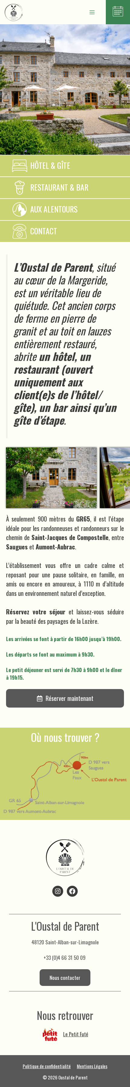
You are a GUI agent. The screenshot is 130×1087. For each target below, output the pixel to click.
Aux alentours (53, 209)
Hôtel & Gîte (50, 165)
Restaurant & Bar (59, 187)
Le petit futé (75, 1034)
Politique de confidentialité (47, 1066)
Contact (43, 230)
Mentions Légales (92, 1066)
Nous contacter (65, 977)
